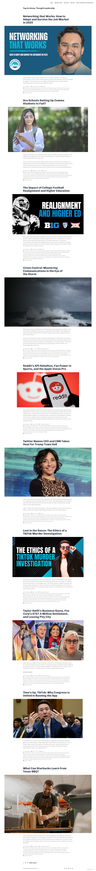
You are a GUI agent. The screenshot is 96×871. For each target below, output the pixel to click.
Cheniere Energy (26, 352)
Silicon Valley (48, 599)
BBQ (35, 847)
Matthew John (69, 175)
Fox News (57, 680)
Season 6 (44, 86)
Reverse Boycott (42, 430)
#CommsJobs (27, 88)
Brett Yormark (26, 252)
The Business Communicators (30, 868)
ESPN (60, 254)
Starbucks (67, 852)
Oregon (34, 257)
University (46, 178)
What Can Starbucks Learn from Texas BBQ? (44, 770)
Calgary (66, 172)
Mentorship (33, 176)
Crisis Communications (52, 427)
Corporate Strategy (27, 89)
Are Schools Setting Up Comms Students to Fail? (43, 102)
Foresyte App (66, 596)
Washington (40, 258)
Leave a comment (28, 93)
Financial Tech (52, 596)
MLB (71, 428)
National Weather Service (65, 355)
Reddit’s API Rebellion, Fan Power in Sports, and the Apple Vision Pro (47, 367)
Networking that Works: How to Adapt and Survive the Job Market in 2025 (46, 19)
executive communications (29, 175)
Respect (63, 852)
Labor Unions (26, 852)
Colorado (59, 252)
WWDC (45, 432)
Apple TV (31, 250)
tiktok (58, 601)
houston (37, 353)
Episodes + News (58, 2)
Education (66, 173)
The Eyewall (41, 356)
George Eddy (25, 598)
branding (42, 172)
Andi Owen (36, 677)
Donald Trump (68, 516)
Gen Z (36, 175)
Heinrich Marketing (33, 598)
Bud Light (48, 677)
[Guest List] (69, 868)
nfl (54, 519)
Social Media (25, 178)
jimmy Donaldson (51, 518)
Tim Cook (34, 432)
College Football (53, 252)
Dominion (36, 680)
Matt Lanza (38, 355)
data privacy (56, 754)
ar (40, 425)
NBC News (32, 599)
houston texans (43, 518)
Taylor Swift (43, 683)
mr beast (52, 519)
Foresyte (61, 596)
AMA (25, 172)
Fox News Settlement (64, 680)
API (25, 425)
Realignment (49, 257)
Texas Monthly (38, 601)
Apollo (27, 425)
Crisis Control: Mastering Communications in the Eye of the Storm (43, 271)
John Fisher (41, 428)
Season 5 (44, 170)
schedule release (66, 519)
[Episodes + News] (67, 868)
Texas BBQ (25, 854)
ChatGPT (58, 847)
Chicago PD (61, 593)
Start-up (61, 599)
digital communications (43, 89)
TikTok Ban (43, 759)
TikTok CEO (49, 759)
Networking (66, 89)
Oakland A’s (25, 430)
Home (51, 2)
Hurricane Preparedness (44, 353)
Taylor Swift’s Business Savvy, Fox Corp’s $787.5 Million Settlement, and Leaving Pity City (46, 614)
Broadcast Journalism (45, 350)
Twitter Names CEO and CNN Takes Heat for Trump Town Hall (46, 443)
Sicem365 (61, 257)
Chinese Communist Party (55, 752)
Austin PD (26, 593)
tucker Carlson (41, 521)
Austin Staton (27, 86)
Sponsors (72, 2)
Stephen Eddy (26, 601)
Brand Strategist (36, 172)
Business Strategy (52, 88)
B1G (50, 250)
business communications (42, 88)
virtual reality (40, 432)
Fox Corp (52, 680)
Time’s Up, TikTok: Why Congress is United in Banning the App (46, 694)
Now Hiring (25, 91)
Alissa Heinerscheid (29, 677)
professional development (46, 176)
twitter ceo (51, 521)
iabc (47, 175)
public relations (40, 91)
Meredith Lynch (26, 599)
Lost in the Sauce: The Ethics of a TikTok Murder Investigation (45, 532)
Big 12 (56, 250)
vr (43, 432)
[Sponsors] (70, 868)
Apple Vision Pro (35, 425)
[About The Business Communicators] (72, 868)
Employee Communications (60, 849)
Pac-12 (37, 257)
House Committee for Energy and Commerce (60, 756)
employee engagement (28, 851)
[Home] (65, 868)
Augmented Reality (45, 425)
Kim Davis (60, 353)
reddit (37, 430)
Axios (33, 847)
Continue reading (27, 672)
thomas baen (47, 91)
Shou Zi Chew (66, 757)
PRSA (53, 176)
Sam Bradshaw (55, 257)
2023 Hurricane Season (29, 350)
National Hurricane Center (53, 355)
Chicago (56, 593)
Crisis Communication (36, 254)
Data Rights (62, 754)
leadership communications (59, 175)
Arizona (35, 250)
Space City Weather (34, 356)
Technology (31, 601)
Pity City (31, 683)
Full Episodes (42, 348)
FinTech (57, 596)
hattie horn (51, 89)
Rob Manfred (49, 430)
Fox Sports (37, 255)
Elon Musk (25, 518)
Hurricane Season (54, 353)
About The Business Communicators (84, 2)
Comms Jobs (59, 88)
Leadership (50, 175)
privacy (54, 757)
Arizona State (40, 250)
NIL (31, 257)
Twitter (46, 521)
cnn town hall (55, 515)
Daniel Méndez (35, 89)
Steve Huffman (55, 430)
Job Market (56, 89)
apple (30, 425)
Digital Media (61, 173)
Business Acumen (54, 677)
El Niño (69, 352)
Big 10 (53, 250)
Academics (26, 250)
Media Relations (26, 176)
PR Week (38, 176)
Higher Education (42, 175)
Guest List (66, 2)
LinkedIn (61, 89)
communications (66, 88)
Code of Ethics (67, 593)
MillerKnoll (60, 681)
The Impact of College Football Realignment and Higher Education (46, 189)
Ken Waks (40, 598)
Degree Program (42, 173)
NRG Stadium (26, 683)
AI (24, 677)
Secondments (65, 176)
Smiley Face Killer (55, 599)
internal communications (56, 851)
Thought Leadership (54, 91)
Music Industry (66, 681)
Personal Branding (32, 91)
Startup (64, 599)
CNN (51, 515)
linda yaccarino (39, 519)
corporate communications (29, 516)
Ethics (35, 596)
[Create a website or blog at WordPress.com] (37, 868)
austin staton (33, 88)
